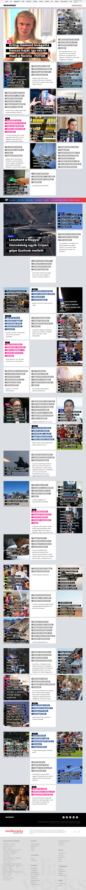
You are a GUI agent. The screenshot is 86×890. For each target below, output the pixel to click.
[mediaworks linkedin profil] (79, 831)
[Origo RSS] (77, 817)
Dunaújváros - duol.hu (9, 854)
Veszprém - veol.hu (8, 878)
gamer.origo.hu (35, 874)
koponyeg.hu (61, 871)
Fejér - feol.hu (7, 856)
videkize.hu (61, 843)
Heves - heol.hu (7, 862)
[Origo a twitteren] (67, 817)
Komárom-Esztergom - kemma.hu (12, 866)
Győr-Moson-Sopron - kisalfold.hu (12, 858)
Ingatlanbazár (64, 1)
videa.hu (60, 873)
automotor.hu (34, 870)
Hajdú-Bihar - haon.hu (9, 860)
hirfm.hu (60, 885)
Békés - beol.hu (7, 848)
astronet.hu (34, 868)
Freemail (35, 1)
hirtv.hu (33, 848)
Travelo (41, 1)
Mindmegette (17, 1)
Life (11, 1)
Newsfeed (28, 1)
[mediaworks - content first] (14, 832)
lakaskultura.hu (35, 872)
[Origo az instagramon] (70, 817)
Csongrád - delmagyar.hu (10, 852)
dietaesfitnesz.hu (35, 884)
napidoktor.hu (34, 878)
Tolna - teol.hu (7, 874)
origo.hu (33, 850)
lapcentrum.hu (62, 875)
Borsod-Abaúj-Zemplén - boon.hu (12, 850)
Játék (70, 1)
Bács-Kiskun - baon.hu (9, 844)
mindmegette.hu (35, 880)
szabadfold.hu (34, 846)
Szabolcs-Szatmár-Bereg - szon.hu (12, 872)
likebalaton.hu (34, 876)
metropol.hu (61, 857)
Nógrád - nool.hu (7, 868)
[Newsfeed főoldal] (9, 817)
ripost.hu (60, 855)
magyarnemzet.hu (36, 844)
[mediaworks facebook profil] (74, 831)
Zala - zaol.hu (7, 879)
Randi (57, 1)
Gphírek (47, 1)
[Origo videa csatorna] (74, 817)
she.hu (60, 861)
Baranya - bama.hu (8, 846)
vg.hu (32, 858)
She (52, 1)
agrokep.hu (34, 860)
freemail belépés (76, 5)
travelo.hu (33, 882)
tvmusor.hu (61, 845)
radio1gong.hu (62, 883)
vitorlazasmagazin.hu (64, 841)
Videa (23, 1)
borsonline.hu (62, 853)
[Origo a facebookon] (63, 817)
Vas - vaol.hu (6, 876)
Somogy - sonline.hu (8, 869)
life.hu (60, 859)
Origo (7, 1)
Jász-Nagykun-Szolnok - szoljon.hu (12, 864)
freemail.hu (61, 869)
